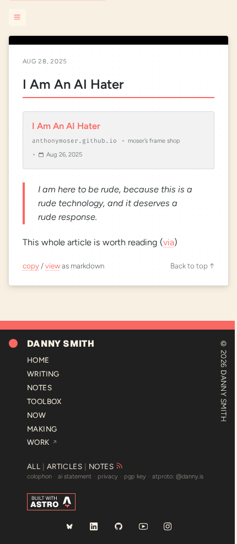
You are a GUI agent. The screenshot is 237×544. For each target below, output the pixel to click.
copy (31, 265)
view (52, 265)
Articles (65, 466)
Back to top (192, 265)
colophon (39, 476)
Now (36, 415)
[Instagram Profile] (167, 526)
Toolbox (44, 401)
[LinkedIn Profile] (94, 526)
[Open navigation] (17, 17)
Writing (43, 373)
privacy (108, 476)
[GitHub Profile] (118, 526)
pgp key (135, 476)
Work (42, 442)
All (33, 466)
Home (38, 360)
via (168, 242)
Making (42, 428)
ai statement (74, 476)
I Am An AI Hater (73, 84)
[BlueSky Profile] (69, 526)
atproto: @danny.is (177, 476)
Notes (39, 387)
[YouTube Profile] (143, 526)
